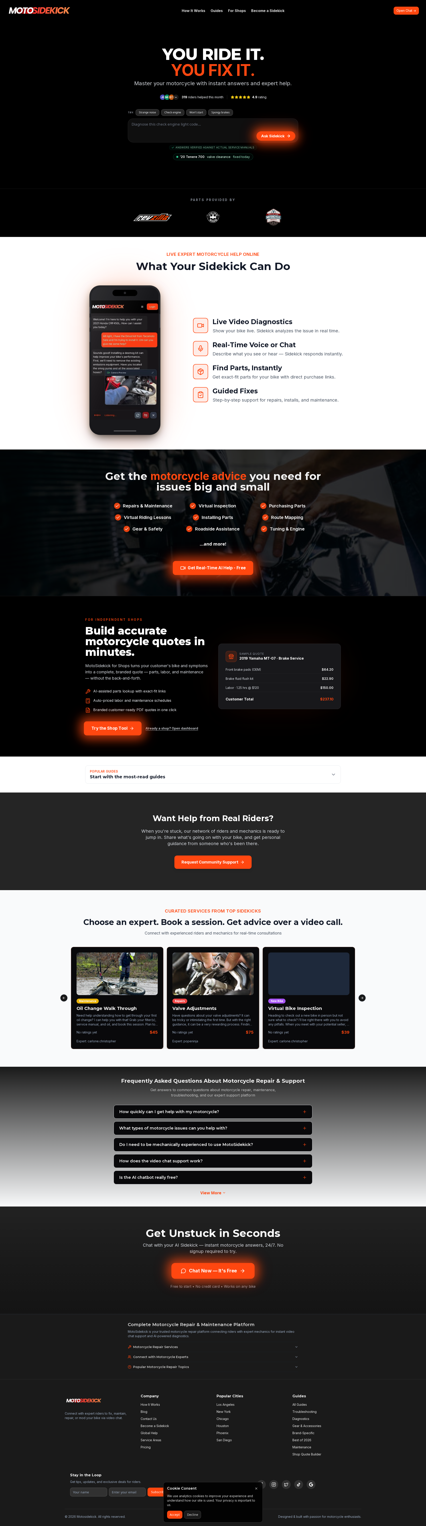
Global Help (149, 1433)
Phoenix (223, 1433)
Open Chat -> (406, 10)
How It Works (193, 10)
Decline (192, 1514)
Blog (144, 1412)
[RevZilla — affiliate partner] (152, 217)
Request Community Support (209, 862)
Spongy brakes (220, 112)
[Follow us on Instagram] (273, 1484)
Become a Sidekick (267, 10)
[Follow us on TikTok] (298, 1484)
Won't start (196, 112)
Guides (217, 10)
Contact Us (149, 1419)
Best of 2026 (301, 1440)
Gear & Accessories (306, 1426)
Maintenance (301, 1447)
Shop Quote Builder (306, 1454)
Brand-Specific (303, 1433)
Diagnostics (300, 1419)
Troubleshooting (304, 1412)
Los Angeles (226, 1404)
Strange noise (147, 112)
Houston (223, 1426)
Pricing (146, 1447)
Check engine (172, 112)
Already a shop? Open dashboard (172, 728)
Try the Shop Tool (109, 728)
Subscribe (158, 1492)
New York (224, 1412)
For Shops (237, 10)
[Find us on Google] (311, 1484)
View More (210, 1192)
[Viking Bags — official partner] (213, 217)
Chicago (223, 1419)
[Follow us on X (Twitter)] (286, 1484)
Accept (175, 1514)
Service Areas (151, 1440)
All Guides (299, 1404)
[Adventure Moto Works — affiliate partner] (273, 217)
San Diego (224, 1440)
